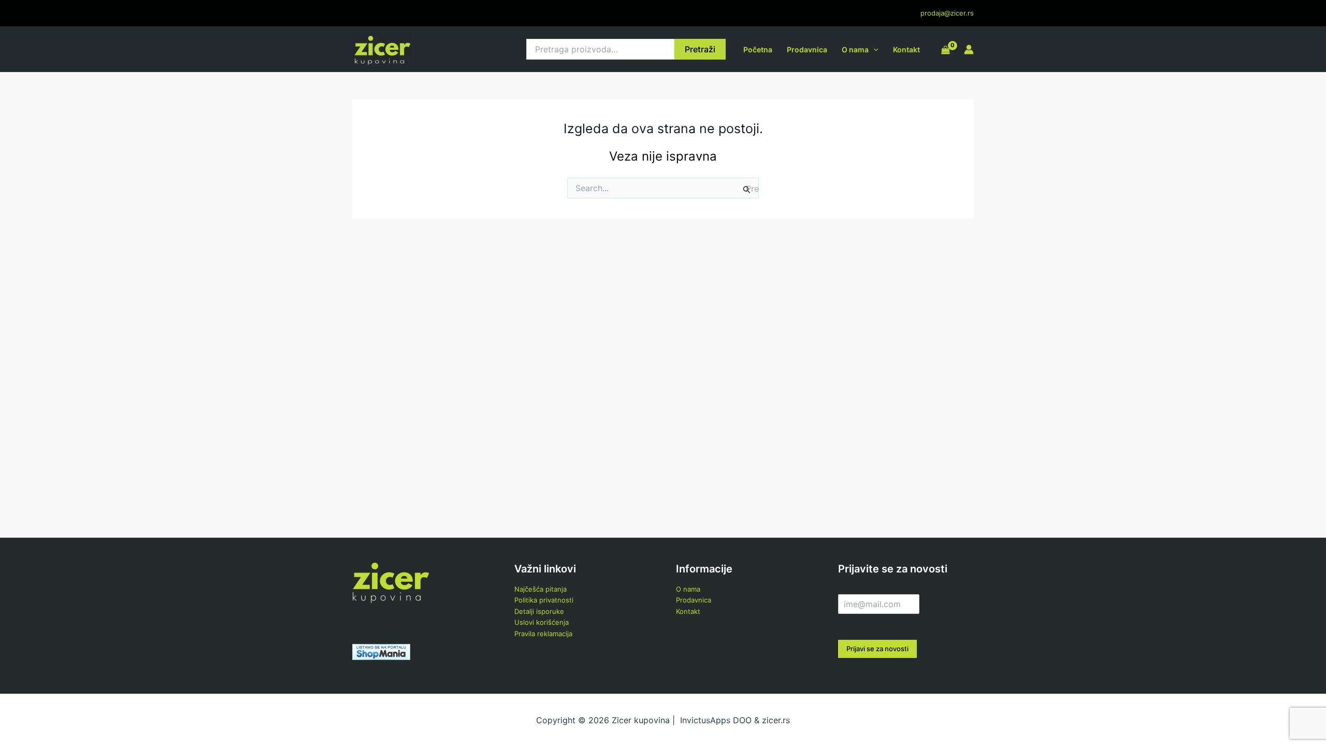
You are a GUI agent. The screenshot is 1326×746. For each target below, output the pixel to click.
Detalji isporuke (539, 611)
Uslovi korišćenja (541, 622)
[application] (873, 49)
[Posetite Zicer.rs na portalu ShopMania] (381, 651)
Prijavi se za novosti (877, 648)
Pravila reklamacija (543, 633)
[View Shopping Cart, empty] (946, 51)
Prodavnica (807, 49)
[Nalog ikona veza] (969, 49)
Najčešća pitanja (540, 589)
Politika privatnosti (543, 600)
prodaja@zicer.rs (947, 13)
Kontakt (906, 49)
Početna (757, 49)
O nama (855, 49)
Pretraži (700, 49)
